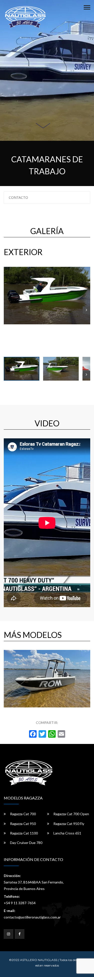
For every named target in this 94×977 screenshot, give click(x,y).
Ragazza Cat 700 (23, 814)
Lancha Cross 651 (67, 833)
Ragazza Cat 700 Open (71, 814)
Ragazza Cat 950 (23, 823)
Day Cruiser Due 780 (26, 842)
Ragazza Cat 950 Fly (68, 823)
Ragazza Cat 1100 (24, 833)
